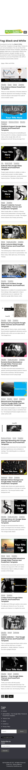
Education (3, 84)
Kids (2, 163)
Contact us (5, 724)
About (4, 721)
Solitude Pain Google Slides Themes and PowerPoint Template (11, 167)
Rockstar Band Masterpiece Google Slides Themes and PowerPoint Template (11, 364)
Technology (16, 632)
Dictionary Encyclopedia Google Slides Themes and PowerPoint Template (13, 325)
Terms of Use (6, 718)
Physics (10, 84)
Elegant (3, 202)
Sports (8, 555)
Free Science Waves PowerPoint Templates (13, 88)
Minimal (3, 241)
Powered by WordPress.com (14, 766)
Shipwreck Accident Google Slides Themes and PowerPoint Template (13, 285)
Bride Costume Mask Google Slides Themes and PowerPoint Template (13, 246)
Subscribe (5, 750)
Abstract (3, 398)
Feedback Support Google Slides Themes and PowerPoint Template (13, 128)
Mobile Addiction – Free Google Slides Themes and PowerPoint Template (13, 639)
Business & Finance (14, 121)
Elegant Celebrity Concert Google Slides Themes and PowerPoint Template (11, 207)
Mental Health (8, 163)
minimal (2, 51)
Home (2, 63)
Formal (14, 438)
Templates (21, 84)
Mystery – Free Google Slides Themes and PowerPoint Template (12, 678)
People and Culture (11, 241)
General (16, 398)
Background (4, 121)
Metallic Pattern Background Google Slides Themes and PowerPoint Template (12, 482)
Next (11, 696)
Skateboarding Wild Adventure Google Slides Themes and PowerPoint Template (13, 560)
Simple (9, 320)
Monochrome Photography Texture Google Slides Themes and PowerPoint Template (12, 403)
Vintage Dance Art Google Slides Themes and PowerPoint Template (13, 521)
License (5, 711)
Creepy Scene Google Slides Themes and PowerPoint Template (12, 599)
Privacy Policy (6, 726)
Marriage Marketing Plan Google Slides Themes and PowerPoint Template (13, 442)
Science (15, 84)
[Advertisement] (14, 14)
